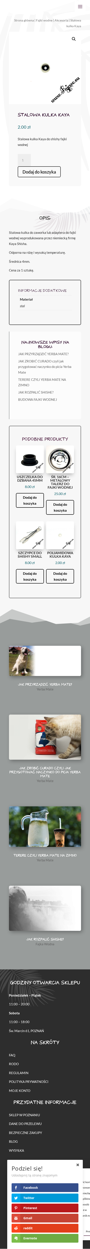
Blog (13, 1141)
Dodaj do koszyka (39, 171)
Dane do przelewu (25, 1124)
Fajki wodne (44, 20)
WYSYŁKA (16, 1150)
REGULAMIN (18, 1073)
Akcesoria (61, 20)
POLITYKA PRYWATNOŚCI (28, 1082)
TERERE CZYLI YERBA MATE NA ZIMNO (45, 855)
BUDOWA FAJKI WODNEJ (37, 399)
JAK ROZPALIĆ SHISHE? (36, 392)
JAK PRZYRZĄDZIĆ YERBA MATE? (43, 354)
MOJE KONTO (19, 1091)
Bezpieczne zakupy (25, 1133)
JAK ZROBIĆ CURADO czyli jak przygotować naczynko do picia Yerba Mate (44, 366)
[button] (74, 39)
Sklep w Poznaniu (24, 1115)
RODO (14, 1064)
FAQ (12, 1055)
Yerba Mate (45, 689)
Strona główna (24, 20)
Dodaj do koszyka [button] (30, 500)
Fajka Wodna (45, 944)
